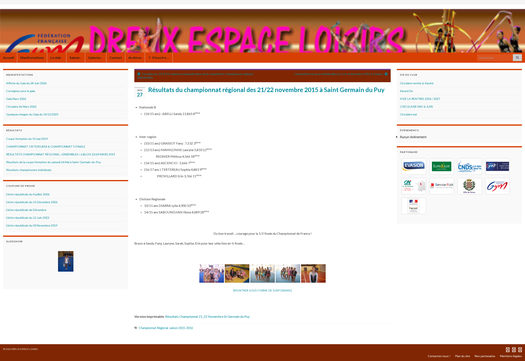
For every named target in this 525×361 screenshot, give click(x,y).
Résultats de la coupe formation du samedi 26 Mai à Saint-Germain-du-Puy (53, 162)
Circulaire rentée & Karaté (417, 83)
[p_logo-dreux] (469, 186)
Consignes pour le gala (20, 91)
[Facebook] (508, 349)
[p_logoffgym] (497, 186)
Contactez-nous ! (439, 356)
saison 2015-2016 (181, 328)
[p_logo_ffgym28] (497, 166)
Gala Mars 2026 (16, 98)
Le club (56, 57)
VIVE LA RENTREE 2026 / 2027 (420, 98)
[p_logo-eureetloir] (441, 166)
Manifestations (32, 57)
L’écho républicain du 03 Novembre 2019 (31, 225)
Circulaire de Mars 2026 (21, 106)
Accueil (8, 57)
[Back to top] (516, 352)
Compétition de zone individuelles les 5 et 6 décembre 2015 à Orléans (338, 74)
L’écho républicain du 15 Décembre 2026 (31, 202)
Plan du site (462, 356)
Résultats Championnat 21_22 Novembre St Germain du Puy (207, 316)
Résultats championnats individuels (28, 170)
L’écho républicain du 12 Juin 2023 (27, 217)
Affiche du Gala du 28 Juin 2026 (26, 83)
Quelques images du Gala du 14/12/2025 (32, 114)
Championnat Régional (153, 328)
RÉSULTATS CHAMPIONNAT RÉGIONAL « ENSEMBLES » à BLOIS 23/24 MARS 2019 (60, 154)
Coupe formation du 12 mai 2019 (27, 138)
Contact (116, 57)
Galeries (95, 57)
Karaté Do (406, 91)
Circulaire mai (408, 114)
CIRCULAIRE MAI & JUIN (416, 106)
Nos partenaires (485, 356)
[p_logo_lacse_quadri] (414, 206)
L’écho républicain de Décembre (26, 210)
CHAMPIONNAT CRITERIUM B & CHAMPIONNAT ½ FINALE (45, 146)
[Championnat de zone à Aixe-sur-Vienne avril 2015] (65, 261)
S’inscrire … (160, 57)
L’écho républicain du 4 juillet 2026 (27, 194)
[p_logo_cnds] (469, 166)
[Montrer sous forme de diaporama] (262, 290)
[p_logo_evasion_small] (414, 166)
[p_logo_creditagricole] (414, 186)
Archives (135, 57)
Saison (75, 57)
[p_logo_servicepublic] (441, 186)
